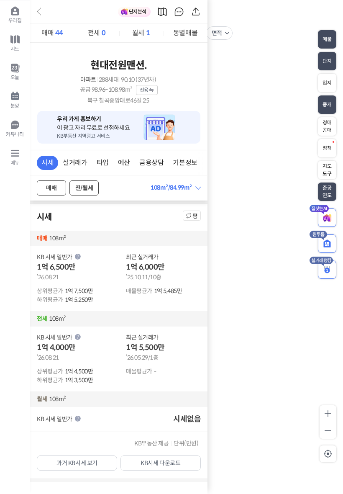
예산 (124, 162)
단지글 (179, 12)
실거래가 (75, 162)
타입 (103, 162)
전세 (96, 32)
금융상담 (151, 162)
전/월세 (84, 188)
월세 (141, 32)
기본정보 (185, 162)
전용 (144, 90)
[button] (175, 187)
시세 (47, 162)
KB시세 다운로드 (160, 463)
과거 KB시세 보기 (76, 463)
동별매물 (185, 32)
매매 (52, 32)
